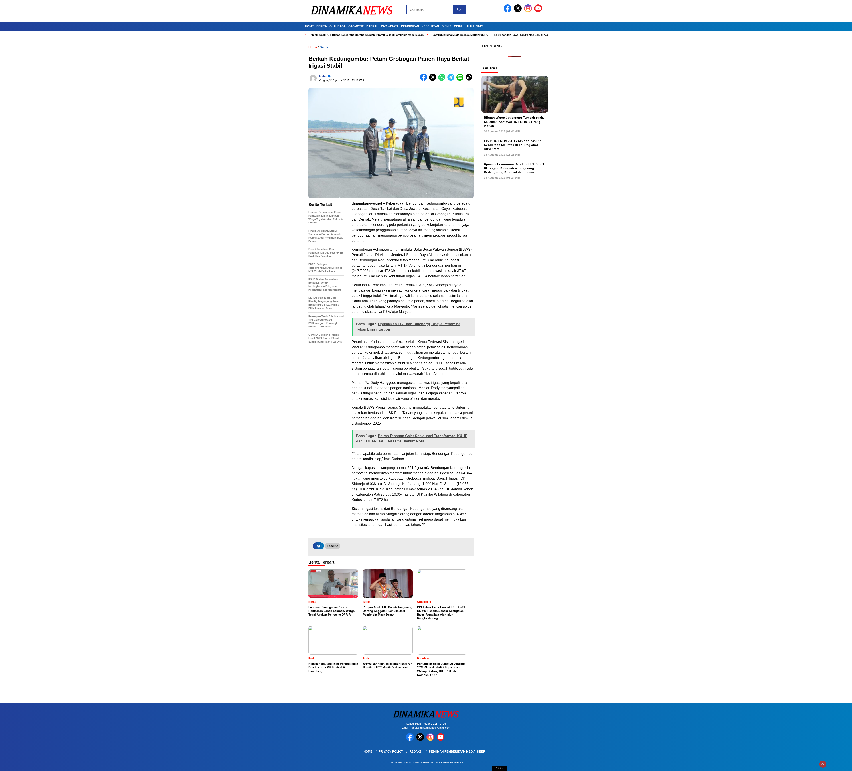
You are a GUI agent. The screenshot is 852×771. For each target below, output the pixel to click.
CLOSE (500, 768)
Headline (332, 546)
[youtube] (539, 11)
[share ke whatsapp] (442, 79)
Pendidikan (410, 26)
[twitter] (518, 11)
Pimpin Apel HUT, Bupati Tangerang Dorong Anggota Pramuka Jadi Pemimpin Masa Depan (367, 35)
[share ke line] (460, 79)
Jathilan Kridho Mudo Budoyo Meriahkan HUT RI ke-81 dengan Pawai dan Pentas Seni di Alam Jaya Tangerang (502, 35)
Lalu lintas (474, 26)
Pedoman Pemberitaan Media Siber (457, 751)
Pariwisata (389, 26)
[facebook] (508, 11)
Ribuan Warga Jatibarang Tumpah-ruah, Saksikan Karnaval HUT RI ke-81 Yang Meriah (514, 121)
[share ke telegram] (451, 79)
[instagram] (528, 11)
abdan (323, 76)
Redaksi (416, 751)
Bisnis (446, 26)
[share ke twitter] (433, 79)
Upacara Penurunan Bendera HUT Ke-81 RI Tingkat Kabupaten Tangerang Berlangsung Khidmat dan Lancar (514, 168)
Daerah (372, 26)
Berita (321, 26)
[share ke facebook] (424, 79)
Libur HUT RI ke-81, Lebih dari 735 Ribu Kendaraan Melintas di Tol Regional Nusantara (514, 145)
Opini (458, 26)
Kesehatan (430, 26)
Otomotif (356, 26)
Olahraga (337, 26)
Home (309, 26)
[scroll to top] (823, 764)
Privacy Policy (391, 751)
